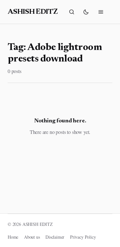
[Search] (71, 11)
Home (13, 237)
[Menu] (100, 11)
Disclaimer (54, 237)
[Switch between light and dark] (86, 11)
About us (32, 237)
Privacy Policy (83, 237)
